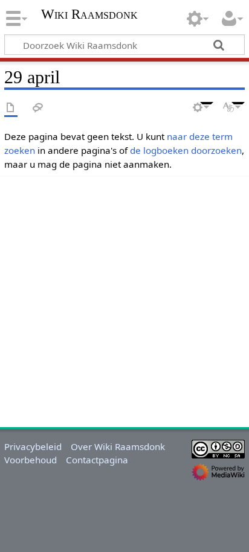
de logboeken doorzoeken (186, 150)
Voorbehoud (30, 460)
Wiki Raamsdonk (89, 15)
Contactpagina (97, 460)
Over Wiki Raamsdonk (118, 446)
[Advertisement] (124, 300)
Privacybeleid (33, 446)
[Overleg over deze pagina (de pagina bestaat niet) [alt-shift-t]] (38, 108)
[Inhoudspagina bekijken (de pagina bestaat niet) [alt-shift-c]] (11, 108)
